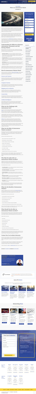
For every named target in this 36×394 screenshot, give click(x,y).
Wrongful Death (28, 81)
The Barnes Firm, (7, 248)
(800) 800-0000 (25, 1)
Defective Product (28, 58)
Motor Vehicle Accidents (29, 66)
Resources (16, 389)
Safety (2, 110)
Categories (27, 45)
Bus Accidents (28, 53)
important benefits (17, 190)
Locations (19, 389)
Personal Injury (28, 71)
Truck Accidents (28, 76)
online (8, 245)
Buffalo (9, 364)
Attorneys (8, 389)
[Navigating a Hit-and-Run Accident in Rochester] (5, 310)
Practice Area (12, 389)
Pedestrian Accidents (29, 69)
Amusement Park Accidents (28, 48)
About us (4, 389)
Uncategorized (28, 79)
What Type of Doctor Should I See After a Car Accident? (31, 317)
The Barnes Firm (13, 314)
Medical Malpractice (29, 64)
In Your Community (27, 389)
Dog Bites (27, 61)
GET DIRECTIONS (9, 372)
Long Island (21, 364)
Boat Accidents (28, 51)
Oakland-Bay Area (15, 376)
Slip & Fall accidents (29, 74)
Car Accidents (4, 292)
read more (4, 322)
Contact (23, 389)
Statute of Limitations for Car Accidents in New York (22, 317)
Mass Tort (27, 63)
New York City (15, 364)
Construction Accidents (29, 56)
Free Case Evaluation (31, 1)
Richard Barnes (16, 248)
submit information (28, 34)
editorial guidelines (17, 274)
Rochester (26, 364)
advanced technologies (15, 72)
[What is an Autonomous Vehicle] (12, 19)
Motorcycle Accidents (12, 293)
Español (31, 389)
